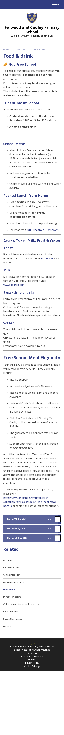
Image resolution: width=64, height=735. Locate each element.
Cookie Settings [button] (32, 666)
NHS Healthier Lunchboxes (43, 230)
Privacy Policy (32, 662)
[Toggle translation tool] (14, 4)
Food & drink (40, 50)
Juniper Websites (41, 649)
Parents (21, 50)
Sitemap (32, 659)
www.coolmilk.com (13, 285)
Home (6, 50)
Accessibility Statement (32, 656)
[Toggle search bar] (6, 4)
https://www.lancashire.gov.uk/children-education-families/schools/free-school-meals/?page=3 (31, 502)
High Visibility (32, 653)
